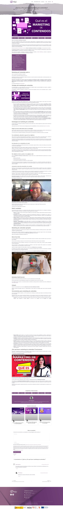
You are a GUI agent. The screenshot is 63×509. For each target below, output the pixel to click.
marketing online (26, 10)
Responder (17, 468)
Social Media (30, 10)
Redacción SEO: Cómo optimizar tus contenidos (45, 422)
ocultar (21, 55)
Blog (46, 1)
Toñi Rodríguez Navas (37, 1)
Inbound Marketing (21, 83)
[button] (44, 1)
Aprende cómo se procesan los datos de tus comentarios (33, 444)
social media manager (15, 282)
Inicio (32, 1)
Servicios (42, 1)
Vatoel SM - (21, 10)
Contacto (49, 1)
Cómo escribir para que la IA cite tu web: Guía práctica (18, 423)
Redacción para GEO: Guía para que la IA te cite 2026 (31, 422)
